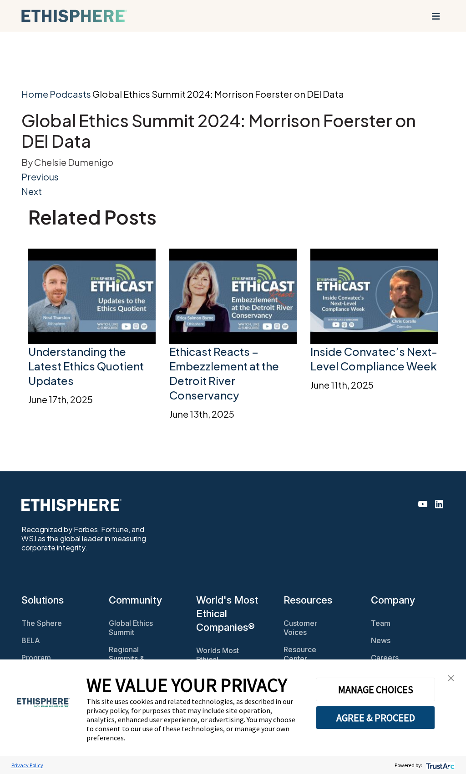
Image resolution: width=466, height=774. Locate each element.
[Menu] (436, 16)
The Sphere (41, 623)
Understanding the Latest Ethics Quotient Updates (86, 366)
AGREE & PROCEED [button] (375, 717)
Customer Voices (300, 628)
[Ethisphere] (74, 16)
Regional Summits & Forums (127, 658)
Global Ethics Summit (131, 628)
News (380, 640)
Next (31, 191)
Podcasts (70, 94)
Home (34, 94)
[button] (451, 677)
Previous (40, 176)
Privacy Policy (27, 765)
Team (380, 623)
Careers (385, 657)
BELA (30, 640)
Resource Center (300, 654)
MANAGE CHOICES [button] (375, 689)
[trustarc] (439, 765)
